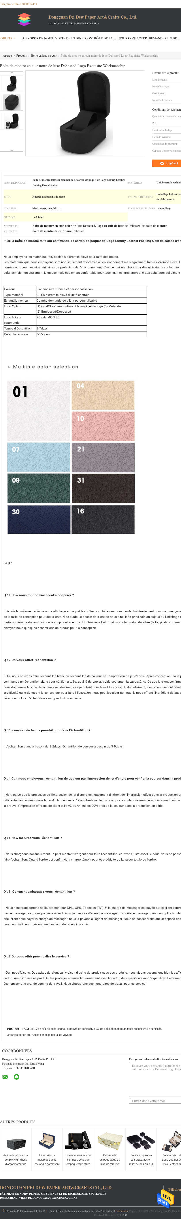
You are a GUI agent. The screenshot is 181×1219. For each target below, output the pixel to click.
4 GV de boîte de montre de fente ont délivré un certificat (127, 1028)
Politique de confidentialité (31, 1211)
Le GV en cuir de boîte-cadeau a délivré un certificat (61, 1028)
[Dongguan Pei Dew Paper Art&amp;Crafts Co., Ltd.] (24, 19)
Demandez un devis (165, 38)
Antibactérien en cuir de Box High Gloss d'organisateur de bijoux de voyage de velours (15, 1164)
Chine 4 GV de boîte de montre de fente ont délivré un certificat (82, 1211)
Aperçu (7, 55)
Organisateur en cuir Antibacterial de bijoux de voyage (39, 1034)
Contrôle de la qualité (101, 38)
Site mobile (11, 1211)
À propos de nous (37, 38)
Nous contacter (133, 38)
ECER (123, 1215)
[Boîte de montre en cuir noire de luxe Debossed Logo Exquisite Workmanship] (11, 83)
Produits (21, 55)
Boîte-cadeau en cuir (44, 55)
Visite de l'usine (69, 38)
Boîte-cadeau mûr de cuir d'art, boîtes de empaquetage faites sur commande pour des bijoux (78, 1164)
